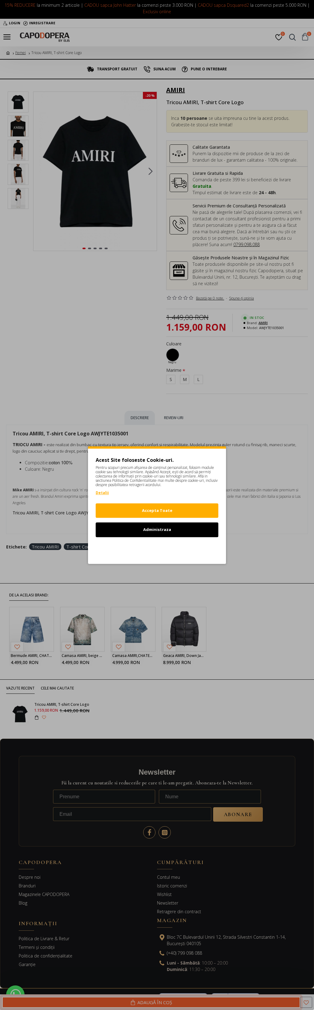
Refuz (157, 549)
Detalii (102, 492)
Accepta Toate (157, 510)
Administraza (157, 529)
